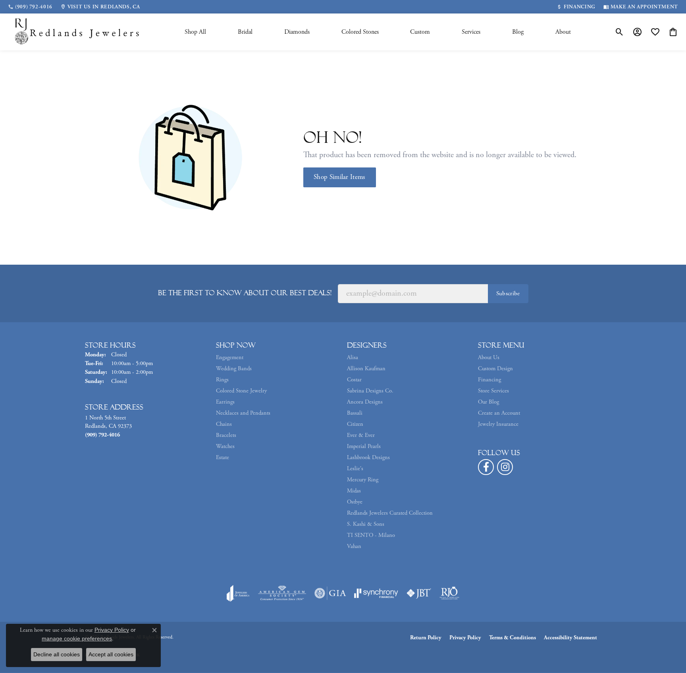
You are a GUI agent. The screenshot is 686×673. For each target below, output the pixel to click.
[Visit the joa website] (238, 593)
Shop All (195, 32)
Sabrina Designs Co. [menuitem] (370, 390)
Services (471, 32)
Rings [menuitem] (222, 379)
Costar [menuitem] (354, 379)
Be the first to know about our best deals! (244, 293)
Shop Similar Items (340, 177)
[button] (619, 32)
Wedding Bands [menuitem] (234, 368)
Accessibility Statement (570, 637)
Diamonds (297, 32)
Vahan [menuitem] (354, 546)
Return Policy (425, 637)
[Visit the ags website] (282, 593)
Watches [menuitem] (225, 446)
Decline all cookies (56, 654)
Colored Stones (360, 32)
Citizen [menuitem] (355, 424)
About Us (488, 357)
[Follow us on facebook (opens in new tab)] (486, 467)
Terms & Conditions (512, 637)
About (563, 32)
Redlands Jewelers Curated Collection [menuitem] (390, 513)
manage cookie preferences (77, 638)
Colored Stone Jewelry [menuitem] (241, 390)
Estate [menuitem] (222, 457)
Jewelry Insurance (498, 424)
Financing (489, 379)
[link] (30, 6)
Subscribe (508, 293)
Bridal (245, 32)
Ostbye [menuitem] (354, 502)
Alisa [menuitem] (352, 357)
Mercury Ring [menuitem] (362, 479)
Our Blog (488, 402)
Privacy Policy (465, 637)
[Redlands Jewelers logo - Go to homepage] (77, 31)
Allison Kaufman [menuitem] (366, 368)
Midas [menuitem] (354, 490)
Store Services (493, 390)
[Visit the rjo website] (449, 593)
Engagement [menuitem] (229, 357)
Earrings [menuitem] (225, 402)
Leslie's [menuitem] (355, 468)
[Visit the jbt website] (419, 593)
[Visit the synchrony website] (376, 593)
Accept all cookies (111, 654)
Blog (518, 32)
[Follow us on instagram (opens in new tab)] (505, 467)
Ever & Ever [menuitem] (361, 435)
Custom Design (495, 368)
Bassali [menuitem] (354, 413)
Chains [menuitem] (224, 424)
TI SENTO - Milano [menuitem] (371, 535)
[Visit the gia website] (330, 593)
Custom (420, 32)
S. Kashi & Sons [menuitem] (365, 524)
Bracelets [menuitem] (226, 435)
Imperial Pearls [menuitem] (364, 446)
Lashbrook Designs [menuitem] (368, 457)
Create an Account (499, 413)
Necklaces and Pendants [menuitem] (243, 413)
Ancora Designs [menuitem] (365, 402)
